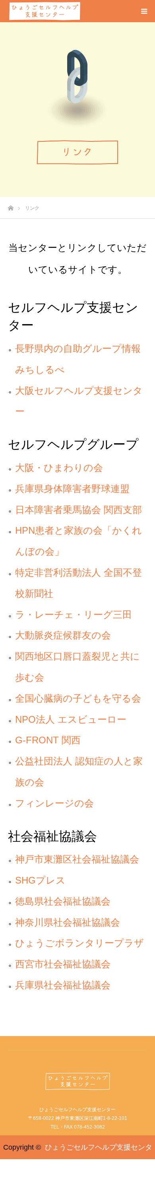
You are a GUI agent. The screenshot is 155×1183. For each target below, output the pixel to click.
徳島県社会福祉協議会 (62, 901)
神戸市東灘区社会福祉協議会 (77, 859)
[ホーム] (10, 206)
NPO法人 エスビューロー (70, 719)
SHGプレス (40, 880)
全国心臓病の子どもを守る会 (78, 698)
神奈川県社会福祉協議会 (67, 922)
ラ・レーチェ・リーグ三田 (73, 614)
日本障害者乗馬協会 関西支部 (78, 509)
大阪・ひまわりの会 (59, 467)
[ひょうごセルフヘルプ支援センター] (77, 1081)
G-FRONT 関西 (48, 740)
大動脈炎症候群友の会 (63, 635)
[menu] (144, 11)
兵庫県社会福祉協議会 (62, 985)
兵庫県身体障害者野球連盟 (72, 488)
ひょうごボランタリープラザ (79, 943)
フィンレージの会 (54, 803)
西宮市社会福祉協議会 (62, 964)
